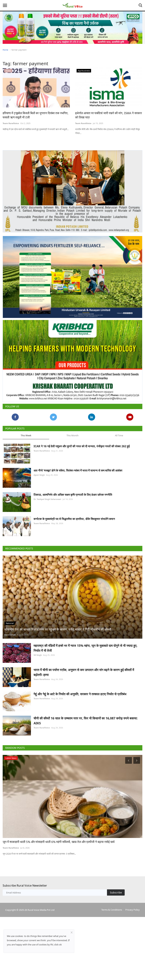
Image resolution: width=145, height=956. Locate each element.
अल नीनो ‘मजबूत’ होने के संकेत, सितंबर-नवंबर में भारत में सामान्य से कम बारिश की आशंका (78, 470)
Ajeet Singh (39, 475)
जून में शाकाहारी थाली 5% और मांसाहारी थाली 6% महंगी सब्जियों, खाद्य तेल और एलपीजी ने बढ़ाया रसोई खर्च (59, 842)
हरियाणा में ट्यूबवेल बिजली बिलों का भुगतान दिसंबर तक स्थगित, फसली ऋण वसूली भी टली (35, 115)
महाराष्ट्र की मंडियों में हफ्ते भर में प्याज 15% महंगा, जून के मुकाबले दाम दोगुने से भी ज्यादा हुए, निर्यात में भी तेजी (85, 648)
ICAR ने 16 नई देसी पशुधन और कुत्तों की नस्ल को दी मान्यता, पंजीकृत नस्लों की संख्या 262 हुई (82, 446)
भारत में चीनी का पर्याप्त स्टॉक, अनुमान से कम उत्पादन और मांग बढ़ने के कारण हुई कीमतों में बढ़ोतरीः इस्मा (84, 672)
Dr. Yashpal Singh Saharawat (47, 499)
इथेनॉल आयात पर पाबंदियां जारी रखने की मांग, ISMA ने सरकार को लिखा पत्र (108, 115)
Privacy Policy (132, 909)
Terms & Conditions (111, 909)
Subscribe (116, 892)
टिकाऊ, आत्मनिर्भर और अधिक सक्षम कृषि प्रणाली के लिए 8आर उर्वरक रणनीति (73, 495)
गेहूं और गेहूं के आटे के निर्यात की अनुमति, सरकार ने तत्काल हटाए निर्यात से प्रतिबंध (80, 694)
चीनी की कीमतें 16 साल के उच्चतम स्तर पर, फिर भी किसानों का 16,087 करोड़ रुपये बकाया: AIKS (86, 720)
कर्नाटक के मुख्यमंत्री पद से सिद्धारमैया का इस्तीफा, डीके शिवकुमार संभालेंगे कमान (74, 519)
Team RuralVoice (11, 123)
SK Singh (38, 655)
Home (5, 49)
